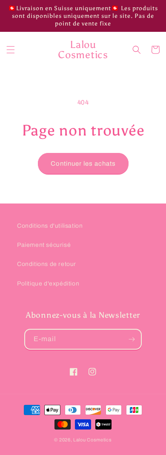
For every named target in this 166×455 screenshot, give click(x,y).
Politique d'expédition (48, 283)
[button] (10, 49)
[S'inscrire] (131, 339)
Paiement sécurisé (44, 245)
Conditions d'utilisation (50, 226)
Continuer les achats (83, 163)
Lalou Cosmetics (92, 439)
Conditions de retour (46, 264)
